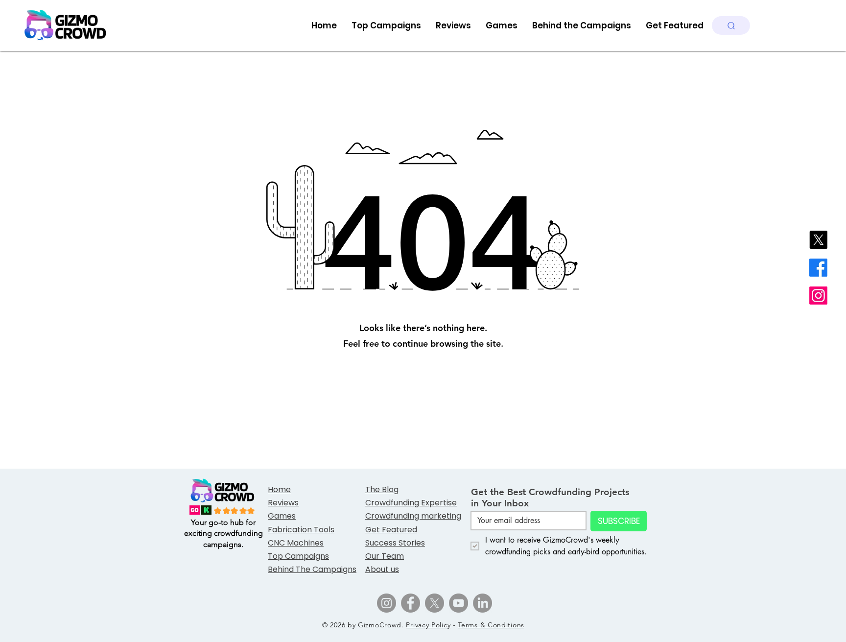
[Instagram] (818, 295)
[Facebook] (818, 268)
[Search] (731, 25)
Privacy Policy (428, 624)
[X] (818, 240)
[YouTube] (458, 603)
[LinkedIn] (482, 603)
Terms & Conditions (491, 624)
